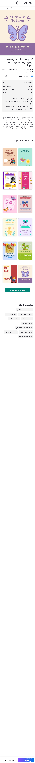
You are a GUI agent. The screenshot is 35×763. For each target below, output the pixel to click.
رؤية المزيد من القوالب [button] (17, 290)
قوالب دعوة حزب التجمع (25, 336)
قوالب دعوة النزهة (27, 318)
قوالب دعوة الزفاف (27, 323)
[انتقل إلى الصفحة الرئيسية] (24, 3)
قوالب (28, 8)
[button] (9, 760)
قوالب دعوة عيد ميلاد (10, 332)
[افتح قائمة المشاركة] (6, 76)
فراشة (15, 8)
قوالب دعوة (22, 8)
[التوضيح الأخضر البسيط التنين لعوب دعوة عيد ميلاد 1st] (25, 251)
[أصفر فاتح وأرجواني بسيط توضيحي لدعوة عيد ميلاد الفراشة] (25, 274)
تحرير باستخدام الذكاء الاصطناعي (27, 760)
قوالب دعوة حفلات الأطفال (24, 310)
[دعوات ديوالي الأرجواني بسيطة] (25, 180)
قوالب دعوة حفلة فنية (26, 332)
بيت (33, 8)
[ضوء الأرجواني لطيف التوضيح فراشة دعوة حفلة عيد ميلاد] (25, 227)
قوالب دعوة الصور (11, 314)
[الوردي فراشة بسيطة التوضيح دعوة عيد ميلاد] (25, 204)
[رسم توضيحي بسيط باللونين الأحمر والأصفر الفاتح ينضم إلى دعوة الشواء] (10, 274)
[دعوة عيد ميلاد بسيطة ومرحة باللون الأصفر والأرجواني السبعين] (10, 180)
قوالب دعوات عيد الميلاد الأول (24, 327)
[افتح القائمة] (4, 3)
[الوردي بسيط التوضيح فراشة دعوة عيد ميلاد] (10, 204)
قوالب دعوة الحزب (14, 318)
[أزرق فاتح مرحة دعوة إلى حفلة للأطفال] (10, 251)
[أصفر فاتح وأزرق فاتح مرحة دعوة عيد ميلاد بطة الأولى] (10, 227)
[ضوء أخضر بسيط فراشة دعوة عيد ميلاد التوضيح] (25, 157)
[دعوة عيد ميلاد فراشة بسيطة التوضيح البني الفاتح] (10, 157)
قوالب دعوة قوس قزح (26, 314)
